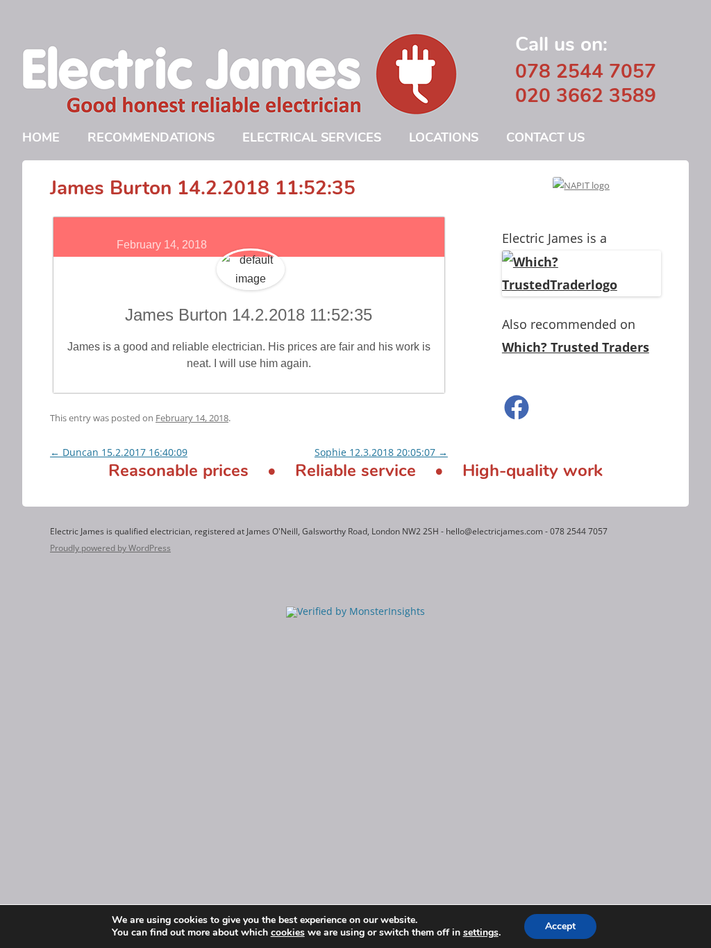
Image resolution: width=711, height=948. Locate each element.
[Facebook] (581, 407)
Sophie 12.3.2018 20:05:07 (381, 452)
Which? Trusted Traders (575, 347)
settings (481, 932)
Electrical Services (311, 137)
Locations (443, 137)
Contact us (545, 137)
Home (41, 137)
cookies (288, 932)
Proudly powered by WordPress (110, 548)
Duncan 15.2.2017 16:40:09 (118, 452)
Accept (560, 926)
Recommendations (151, 137)
